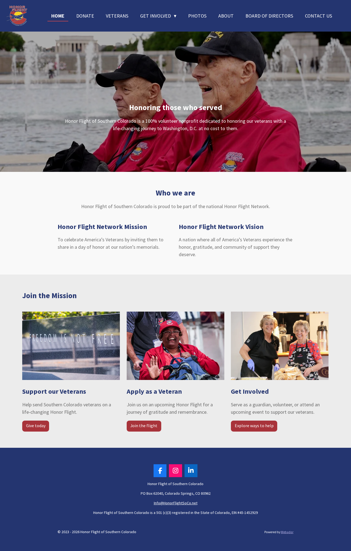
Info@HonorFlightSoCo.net (175, 502)
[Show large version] (71, 346)
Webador (287, 532)
